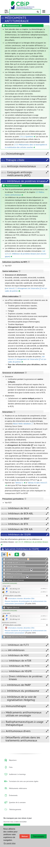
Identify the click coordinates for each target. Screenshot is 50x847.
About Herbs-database (22, 423)
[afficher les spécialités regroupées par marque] (4, 554)
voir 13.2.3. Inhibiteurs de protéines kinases (31, 542)
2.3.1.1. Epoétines (26, 136)
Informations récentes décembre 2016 (21, 599)
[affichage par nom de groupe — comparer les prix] (3, 588)
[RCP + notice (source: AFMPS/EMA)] (6, 588)
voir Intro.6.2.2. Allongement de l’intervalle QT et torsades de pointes (27, 359)
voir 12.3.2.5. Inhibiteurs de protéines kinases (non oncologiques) (26, 254)
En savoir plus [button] (9, 843)
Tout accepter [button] (38, 836)
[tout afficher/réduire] (46, 559)
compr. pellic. (6, 586)
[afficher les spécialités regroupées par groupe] (9, 554)
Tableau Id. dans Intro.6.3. (37, 482)
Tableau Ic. (19, 482)
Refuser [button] (25, 836)
